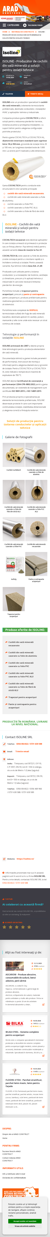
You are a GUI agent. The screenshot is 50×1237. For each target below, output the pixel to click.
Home (4, 32)
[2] (10, 927)
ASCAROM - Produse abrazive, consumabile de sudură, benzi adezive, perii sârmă (21, 977)
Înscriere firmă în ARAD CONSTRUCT (11, 1152)
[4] (23, 927)
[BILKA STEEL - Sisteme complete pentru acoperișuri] (15, 1023)
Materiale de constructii (23, 32)
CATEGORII (13, 25)
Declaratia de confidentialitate (14, 1178)
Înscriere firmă (35, 25)
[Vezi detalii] (43, 1004)
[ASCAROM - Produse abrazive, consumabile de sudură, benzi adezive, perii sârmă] (15, 966)
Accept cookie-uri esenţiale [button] (24, 1221)
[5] (29, 927)
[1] (4, 927)
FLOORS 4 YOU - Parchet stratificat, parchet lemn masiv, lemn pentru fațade (24, 1083)
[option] (25, 19)
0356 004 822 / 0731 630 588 (15, 883)
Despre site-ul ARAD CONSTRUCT (15, 1134)
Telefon (9, 94)
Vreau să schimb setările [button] (25, 1226)
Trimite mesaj (36, 94)
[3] (17, 927)
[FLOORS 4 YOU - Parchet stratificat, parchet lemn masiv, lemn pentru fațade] (15, 1071)
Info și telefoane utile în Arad (13, 1174)
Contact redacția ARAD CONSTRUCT (11, 1159)
